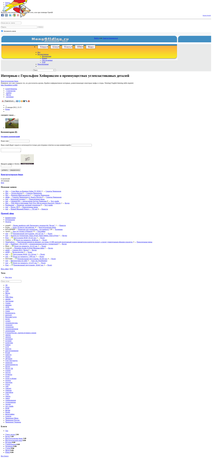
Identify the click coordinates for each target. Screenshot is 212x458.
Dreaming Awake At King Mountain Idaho (29, 248)
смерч (7, 398)
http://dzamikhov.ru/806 (9, 85)
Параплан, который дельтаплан (28, 205)
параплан (8, 363)
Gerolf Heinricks (11, 89)
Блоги (55, 47)
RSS (2, 183)
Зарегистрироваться (110, 38)
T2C (7, 295)
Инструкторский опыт (13, 440)
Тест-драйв (55, 201)
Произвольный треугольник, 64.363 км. (32, 259)
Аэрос (7, 311)
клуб (7, 347)
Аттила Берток (16, 193)
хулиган (8, 416)
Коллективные (43, 54)
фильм (7, 410)
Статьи (8, 448)
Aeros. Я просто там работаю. (23, 227)
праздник (8, 382)
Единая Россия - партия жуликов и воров (20, 333)
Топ (6, 431)
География (41, 231)
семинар (8, 390)
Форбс (7, 412)
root (6, 199)
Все (39, 52)
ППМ (79, 47)
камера (7, 345)
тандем (8, 404)
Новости (44, 209)
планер (8, 370)
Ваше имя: (5, 141)
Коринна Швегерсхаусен (20, 195)
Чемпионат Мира (11, 418)
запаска (8, 337)
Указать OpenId (207, 15)
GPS (7, 291)
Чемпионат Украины (13, 422)
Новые (44, 58)
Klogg (7, 109)
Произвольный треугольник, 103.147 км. (28, 234)
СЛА (7, 394)
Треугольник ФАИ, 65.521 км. (24, 238)
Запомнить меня (9, 31)
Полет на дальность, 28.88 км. (27, 240)
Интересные (46, 56)
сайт (7, 386)
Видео (91, 47)
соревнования (10, 400)
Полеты (67, 47)
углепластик (10, 91)
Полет (50, 234)
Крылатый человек (18, 199)
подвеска (8, 374)
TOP (43, 62)
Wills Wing (9, 297)
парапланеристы (11, 364)
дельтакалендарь (11, 323)
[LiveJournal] (26, 101)
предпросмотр (15, 170)
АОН (7, 307)
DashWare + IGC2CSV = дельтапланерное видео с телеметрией (34, 244)
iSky (7, 191)
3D (6, 285)
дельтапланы (10, 331)
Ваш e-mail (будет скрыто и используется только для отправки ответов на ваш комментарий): (36, 145)
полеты (8, 380)
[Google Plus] (29, 101)
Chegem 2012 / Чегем (20, 250)
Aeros (7, 287)
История (8, 442)
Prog (7, 238)
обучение (8, 359)
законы (8, 335)
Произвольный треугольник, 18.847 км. (28, 265)
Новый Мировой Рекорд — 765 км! (24, 209)
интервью (10, 97)
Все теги (8, 277)
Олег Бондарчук (11, 361)
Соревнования (10, 444)
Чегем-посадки (18, 252)
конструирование (11, 351)
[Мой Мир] (24, 101)
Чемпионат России (12, 420)
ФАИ (7, 408)
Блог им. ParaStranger (39, 261)
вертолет (8, 315)
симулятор (9, 392)
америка (8, 305)
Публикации (10, 220)
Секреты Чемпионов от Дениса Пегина (27, 197)
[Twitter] (19, 101)
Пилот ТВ (14, 207)
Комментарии (10, 218)
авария (7, 299)
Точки (29, 252)
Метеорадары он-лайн (19, 261)
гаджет (7, 321)
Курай (7, 353)
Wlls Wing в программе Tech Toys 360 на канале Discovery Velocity (36, 203)
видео (7, 319)
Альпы (7, 303)
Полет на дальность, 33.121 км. (26, 246)
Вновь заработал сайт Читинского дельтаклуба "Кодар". (34, 225)
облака (7, 357)
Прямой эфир (7, 213)
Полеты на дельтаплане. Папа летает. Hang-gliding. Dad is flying (34, 235)
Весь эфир (5, 269)
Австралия (9, 301)
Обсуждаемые (47, 60)
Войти (41, 27)
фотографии (9, 414)
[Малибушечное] (12, 128)
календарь (9, 343)
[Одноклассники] (22, 101)
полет (7, 376)
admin (7, 197)
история (8, 341)
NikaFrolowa (10, 242)
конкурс (8, 349)
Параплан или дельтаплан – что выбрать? (33, 229)
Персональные (43, 64)
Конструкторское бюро (9, 81)
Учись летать (10, 434)
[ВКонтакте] (17, 101)
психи (7, 384)
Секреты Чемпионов (53, 191)
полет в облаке (10, 378)
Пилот (7, 366)
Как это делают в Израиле (23, 231)
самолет (8, 388)
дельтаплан (9, 327)
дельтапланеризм (11, 329)
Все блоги (5, 456)
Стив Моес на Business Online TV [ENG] (26, 191)
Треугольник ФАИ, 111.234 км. (24, 254)
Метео (7, 450)
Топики (43, 47)
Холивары (59, 229)
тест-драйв (9, 406)
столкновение (10, 402)
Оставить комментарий (10, 136)
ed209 (7, 250)
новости (8, 355)
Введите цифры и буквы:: (10, 164)
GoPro (7, 289)
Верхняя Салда (11, 317)
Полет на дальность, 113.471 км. (25, 263)
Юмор (7, 452)
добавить (5, 170)
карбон (8, 93)
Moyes (8, 95)
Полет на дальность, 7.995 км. (24, 256)
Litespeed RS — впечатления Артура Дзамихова (29, 201)
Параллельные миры (37, 199)
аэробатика (9, 309)
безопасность (10, 313)
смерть (7, 396)
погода (7, 372)
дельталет (8, 325)
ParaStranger (9, 205)
